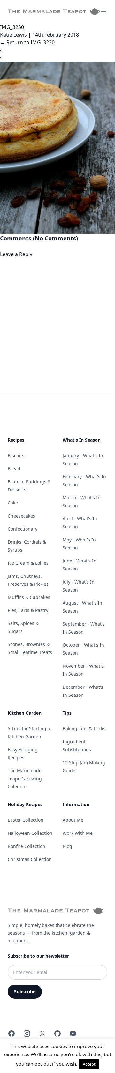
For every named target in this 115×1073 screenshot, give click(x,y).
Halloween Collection (30, 833)
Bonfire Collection (26, 846)
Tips (67, 713)
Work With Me (78, 833)
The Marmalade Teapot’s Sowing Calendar (25, 779)
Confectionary (22, 529)
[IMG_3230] (57, 148)
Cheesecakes (21, 516)
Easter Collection (25, 820)
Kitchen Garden (25, 713)
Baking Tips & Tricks (84, 728)
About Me (73, 820)
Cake (13, 503)
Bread (14, 469)
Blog (67, 846)
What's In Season (82, 440)
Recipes (16, 440)
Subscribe (24, 991)
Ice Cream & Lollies (28, 563)
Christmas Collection (30, 859)
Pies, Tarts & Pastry (28, 610)
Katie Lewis (13, 34)
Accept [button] (89, 1064)
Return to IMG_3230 (27, 42)
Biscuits (16, 455)
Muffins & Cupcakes (29, 597)
